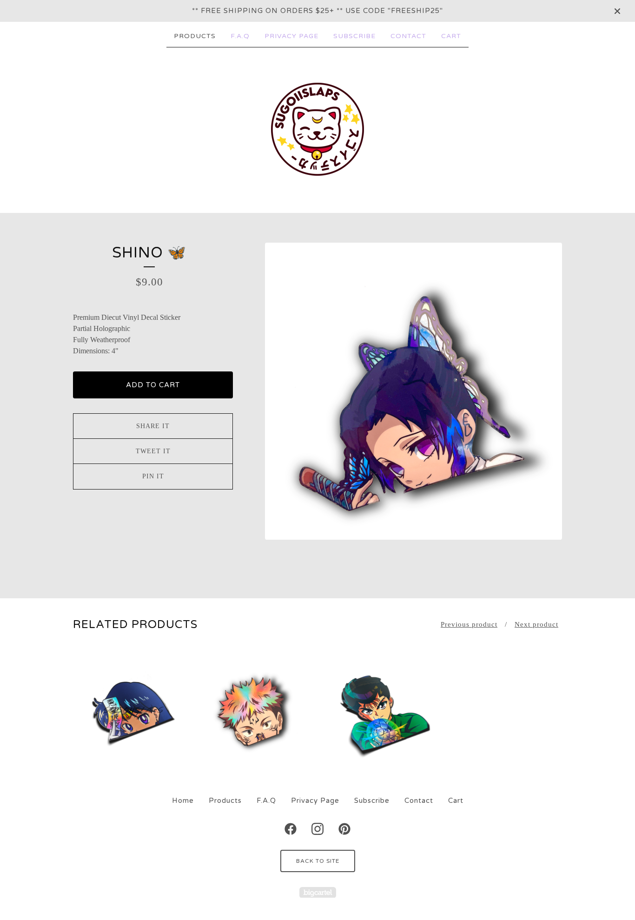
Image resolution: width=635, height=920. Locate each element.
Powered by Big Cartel (317, 892)
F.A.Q (240, 36)
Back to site (317, 861)
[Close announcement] (617, 11)
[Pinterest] (344, 829)
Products (195, 36)
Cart (451, 36)
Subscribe (354, 36)
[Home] (317, 129)
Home (183, 800)
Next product (536, 624)
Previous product (469, 624)
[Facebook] (290, 829)
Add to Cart (153, 385)
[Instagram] (317, 829)
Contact (408, 36)
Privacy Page (291, 36)
